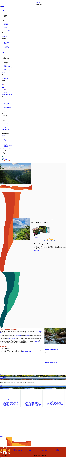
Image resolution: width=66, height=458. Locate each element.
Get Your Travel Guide (34, 237)
